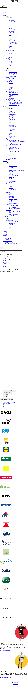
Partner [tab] (5, 394)
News (4, 258)
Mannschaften (6, 259)
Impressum (15, 684)
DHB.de (5, 231)
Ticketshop (5, 232)
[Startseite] (14, 3)
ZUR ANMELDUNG (5, 650)
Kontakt (5, 266)
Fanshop (5, 234)
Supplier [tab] (6, 396)
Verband (5, 262)
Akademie (5, 260)
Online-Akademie (7, 238)
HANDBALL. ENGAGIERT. (10, 243)
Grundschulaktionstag (8, 242)
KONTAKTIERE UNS (5, 677)
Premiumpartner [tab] (7, 392)
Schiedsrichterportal (7, 241)
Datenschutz (15, 682)
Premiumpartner (7, 403)
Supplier (5, 406)
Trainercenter (6, 239)
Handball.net (6, 235)
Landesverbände (7, 236)
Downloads (5, 265)
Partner (4, 405)
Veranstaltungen (7, 256)
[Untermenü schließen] (7, 17)
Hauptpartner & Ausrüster (7, 399)
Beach (4, 263)
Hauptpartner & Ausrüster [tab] (10, 390)
